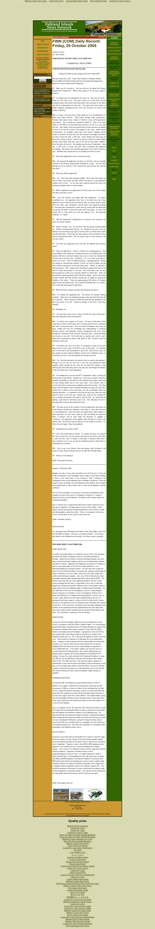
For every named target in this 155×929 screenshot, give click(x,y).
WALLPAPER (38, 105)
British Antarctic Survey (114, 100)
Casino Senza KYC (77, 873)
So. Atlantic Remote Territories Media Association (43, 64)
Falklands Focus (42, 47)
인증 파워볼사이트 (77, 852)
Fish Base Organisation (114, 43)
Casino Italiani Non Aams (77, 879)
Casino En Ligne (77, 828)
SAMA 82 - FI (114, 83)
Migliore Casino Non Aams (77, 881)
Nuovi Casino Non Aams (77, 915)
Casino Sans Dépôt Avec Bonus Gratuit (77, 866)
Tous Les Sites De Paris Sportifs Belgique (77, 835)
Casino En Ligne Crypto (77, 833)
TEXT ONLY (38, 116)
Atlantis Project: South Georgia (114, 95)
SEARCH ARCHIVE (40, 74)
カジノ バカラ (77, 855)
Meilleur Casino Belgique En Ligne (77, 839)
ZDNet (114, 179)
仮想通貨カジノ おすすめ (77, 897)
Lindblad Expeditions (114, 47)
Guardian (114, 160)
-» (49, 93)
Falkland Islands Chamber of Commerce (114, 133)
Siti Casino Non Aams (77, 888)
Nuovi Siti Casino (77, 892)
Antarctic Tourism (114, 50)
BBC (114, 157)
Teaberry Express (43, 44)
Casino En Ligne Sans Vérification (77, 848)
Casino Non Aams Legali (77, 890)
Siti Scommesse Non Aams (77, 926)
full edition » (102, 37)
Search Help (43, 82)
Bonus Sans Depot (77, 864)
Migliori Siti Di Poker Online (77, 919)
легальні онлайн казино (77, 857)
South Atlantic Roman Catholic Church (114, 73)
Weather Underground (114, 104)
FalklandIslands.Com (114, 54)
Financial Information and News (42, 40)
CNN (114, 151)
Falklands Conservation (114, 57)
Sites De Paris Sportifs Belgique (77, 841)
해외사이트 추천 (77, 895)
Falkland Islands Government (114, 127)
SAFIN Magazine (42, 51)
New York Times (114, 163)
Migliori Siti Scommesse (77, 826)
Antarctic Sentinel (43, 54)
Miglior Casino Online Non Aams (77, 886)
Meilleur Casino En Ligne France (77, 902)
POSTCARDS (38, 96)
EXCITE (114, 173)
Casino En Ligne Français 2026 (77, 900)
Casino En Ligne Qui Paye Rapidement (77, 875)
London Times (114, 166)
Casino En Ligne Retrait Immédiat (77, 924)
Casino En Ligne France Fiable (77, 906)
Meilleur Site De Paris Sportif (77, 922)
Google (114, 147)
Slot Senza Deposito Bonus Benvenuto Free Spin (77, 884)
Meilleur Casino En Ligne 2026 (77, 911)
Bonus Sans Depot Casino (77, 862)
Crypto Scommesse (77, 860)
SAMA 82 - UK (114, 86)
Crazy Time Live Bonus (78, 846)
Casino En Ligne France (77, 868)
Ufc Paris (77, 850)
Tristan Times (42, 61)
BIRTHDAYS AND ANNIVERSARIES (40, 86)
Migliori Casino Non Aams (77, 844)
